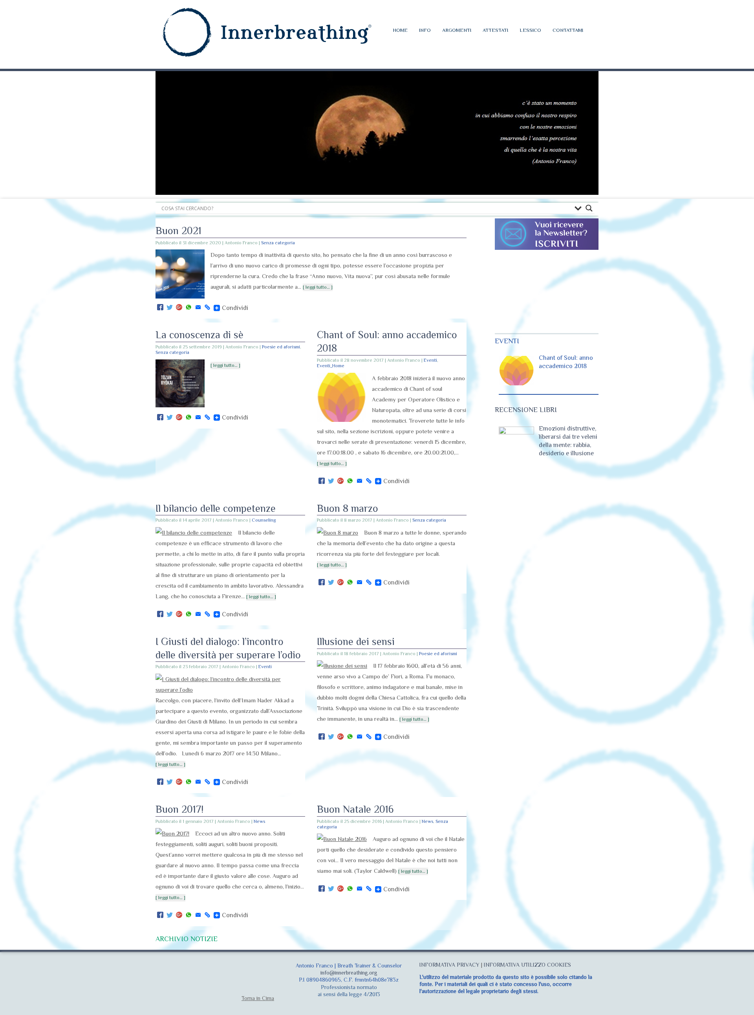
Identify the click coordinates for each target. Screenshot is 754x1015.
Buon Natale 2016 (355, 809)
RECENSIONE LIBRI (526, 410)
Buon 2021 (178, 230)
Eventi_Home (330, 365)
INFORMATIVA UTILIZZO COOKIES (527, 965)
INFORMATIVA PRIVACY (449, 965)
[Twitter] (169, 307)
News (259, 821)
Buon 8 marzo (347, 508)
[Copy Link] (207, 307)
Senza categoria (278, 243)
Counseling (264, 520)
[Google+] (179, 307)
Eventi (430, 360)
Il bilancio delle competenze (216, 508)
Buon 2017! (179, 809)
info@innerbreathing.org (348, 972)
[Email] (198, 307)
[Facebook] (160, 307)
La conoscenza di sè (199, 335)
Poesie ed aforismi (281, 347)
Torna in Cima (258, 998)
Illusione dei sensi (356, 641)
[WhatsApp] (188, 307)
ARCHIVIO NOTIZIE (187, 939)
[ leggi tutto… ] (318, 287)
